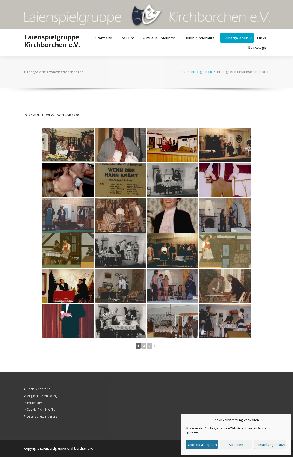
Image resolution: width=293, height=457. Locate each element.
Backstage (257, 47)
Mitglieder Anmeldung (42, 396)
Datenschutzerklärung (42, 416)
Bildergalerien (235, 37)
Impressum (35, 403)
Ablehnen (236, 444)
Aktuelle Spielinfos (159, 37)
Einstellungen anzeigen (271, 444)
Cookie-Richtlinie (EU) (41, 409)
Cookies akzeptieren (203, 444)
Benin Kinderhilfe (199, 37)
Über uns (127, 37)
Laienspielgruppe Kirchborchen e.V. (52, 41)
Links (261, 37)
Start (181, 71)
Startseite (103, 37)
